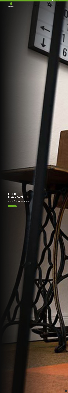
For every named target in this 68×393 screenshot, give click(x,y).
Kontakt (58, 4)
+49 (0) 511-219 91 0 (57, 0)
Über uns (53, 4)
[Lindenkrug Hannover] (11, 4)
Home (28, 4)
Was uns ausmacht (46, 4)
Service (39, 4)
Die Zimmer (33, 4)
